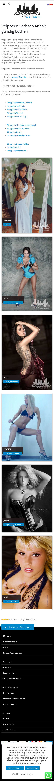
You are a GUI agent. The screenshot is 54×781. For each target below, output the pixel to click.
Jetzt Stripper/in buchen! (17, 627)
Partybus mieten (9, 673)
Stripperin (17, 303)
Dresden (8, 453)
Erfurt (7, 381)
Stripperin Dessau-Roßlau (18, 144)
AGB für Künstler (10, 724)
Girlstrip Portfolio (10, 641)
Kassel (7, 224)
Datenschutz (32, 768)
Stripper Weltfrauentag (12, 653)
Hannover (9, 303)
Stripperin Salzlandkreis (17, 109)
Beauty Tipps (8, 693)
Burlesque (7, 662)
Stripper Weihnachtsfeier (13, 678)
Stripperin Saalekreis (16, 106)
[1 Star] (2, 620)
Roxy (6, 377)
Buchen (6, 718)
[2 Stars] (4, 620)
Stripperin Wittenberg (16, 116)
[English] (48, 4)
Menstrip (7, 636)
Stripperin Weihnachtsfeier (14, 698)
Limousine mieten (10, 687)
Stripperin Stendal (15, 113)
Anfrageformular (19, 77)
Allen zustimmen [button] (15, 768)
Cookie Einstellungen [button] (22, 774)
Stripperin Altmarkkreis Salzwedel (21, 125)
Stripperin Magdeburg (16, 150)
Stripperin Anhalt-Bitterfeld (18, 128)
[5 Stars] (9, 620)
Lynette (7, 449)
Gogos (5, 647)
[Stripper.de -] (27, 10)
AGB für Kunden (9, 730)
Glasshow (7, 667)
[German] (51, 4)
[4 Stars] (7, 620)
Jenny (6, 520)
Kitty (6, 298)
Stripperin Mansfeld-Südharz (19, 102)
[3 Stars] (6, 620)
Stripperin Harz (13, 147)
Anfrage (6, 713)
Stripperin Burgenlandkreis (18, 135)
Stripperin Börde (14, 132)
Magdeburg (9, 524)
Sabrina (7, 220)
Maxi (6, 597)
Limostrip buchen (10, 704)
